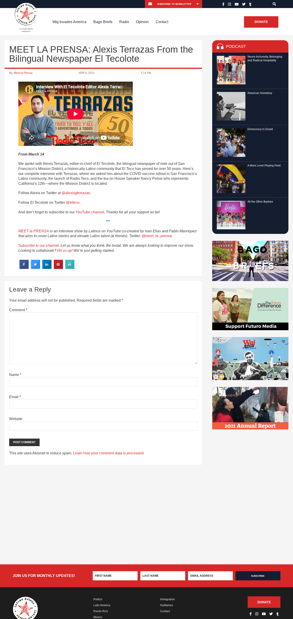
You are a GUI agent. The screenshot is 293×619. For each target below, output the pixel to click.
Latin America (101, 605)
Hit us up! (65, 250)
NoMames (166, 605)
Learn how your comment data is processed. (108, 453)
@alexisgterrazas (76, 193)
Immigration (167, 599)
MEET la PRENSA (33, 231)
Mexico (97, 617)
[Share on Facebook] (24, 267)
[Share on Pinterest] (58, 267)
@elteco (72, 202)
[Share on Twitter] (35, 267)
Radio (124, 22)
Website (15, 419)
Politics (97, 599)
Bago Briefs (102, 22)
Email (15, 397)
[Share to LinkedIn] (47, 267)
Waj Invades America (69, 22)
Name (15, 375)
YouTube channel (90, 212)
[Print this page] (69, 267)
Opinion (142, 22)
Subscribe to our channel (38, 245)
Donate (261, 22)
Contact (162, 22)
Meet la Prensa (23, 73)
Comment (18, 310)
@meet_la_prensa (157, 236)
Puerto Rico (100, 611)
